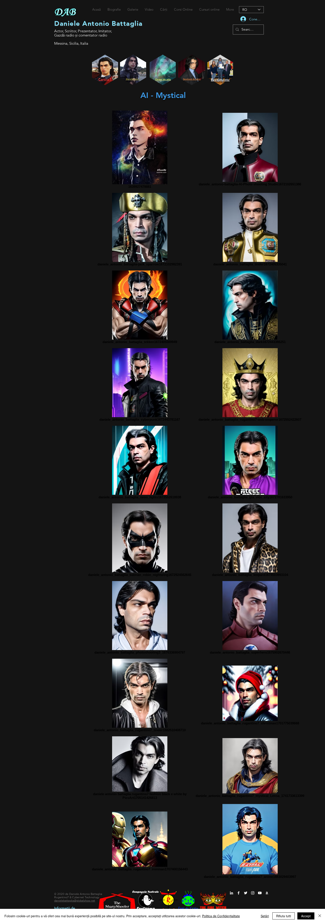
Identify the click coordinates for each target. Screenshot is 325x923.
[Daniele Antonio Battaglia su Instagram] (252, 893)
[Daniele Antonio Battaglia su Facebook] (238, 893)
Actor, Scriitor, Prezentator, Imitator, (83, 31)
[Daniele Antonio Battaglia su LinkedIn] (231, 893)
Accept (306, 916)
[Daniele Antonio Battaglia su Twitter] (245, 893)
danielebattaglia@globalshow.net (74, 900)
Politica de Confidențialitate (221, 916)
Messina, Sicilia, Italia (71, 43)
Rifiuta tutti (283, 916)
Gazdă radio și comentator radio (80, 35)
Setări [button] (265, 916)
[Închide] (319, 915)
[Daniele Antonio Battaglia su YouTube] (260, 893)
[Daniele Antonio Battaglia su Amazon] (267, 893)
